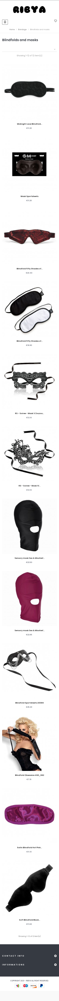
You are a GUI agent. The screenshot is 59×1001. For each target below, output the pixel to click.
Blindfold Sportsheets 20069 (29, 702)
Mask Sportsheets (29, 196)
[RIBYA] (29, 10)
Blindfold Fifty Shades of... (30, 268)
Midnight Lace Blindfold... (29, 124)
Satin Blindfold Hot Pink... (29, 847)
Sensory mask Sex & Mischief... (30, 558)
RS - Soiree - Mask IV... (29, 485)
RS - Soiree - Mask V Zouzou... (29, 413)
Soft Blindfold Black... (29, 920)
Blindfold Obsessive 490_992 (29, 775)
